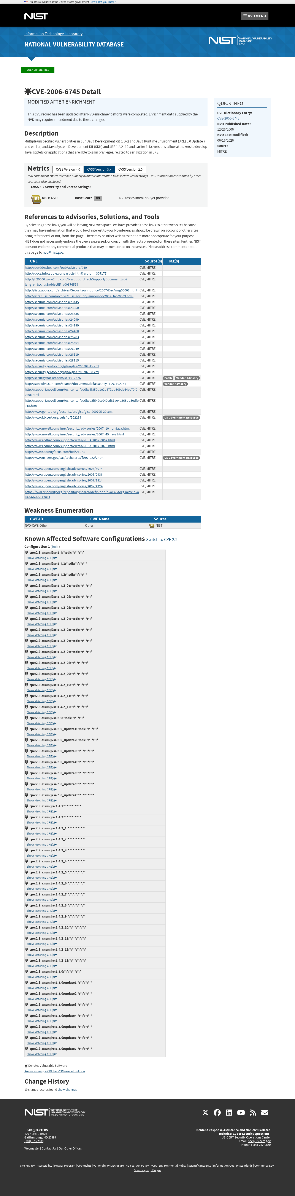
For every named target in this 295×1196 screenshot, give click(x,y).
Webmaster (32, 1148)
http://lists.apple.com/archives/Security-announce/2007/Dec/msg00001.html (81, 290)
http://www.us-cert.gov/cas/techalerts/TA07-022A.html (64, 458)
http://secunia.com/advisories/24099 (52, 319)
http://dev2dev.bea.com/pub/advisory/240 (56, 267)
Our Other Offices (70, 1148)
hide (55, 547)
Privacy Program (64, 1166)
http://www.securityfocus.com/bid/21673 (55, 452)
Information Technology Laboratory (53, 33)
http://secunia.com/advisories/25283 (52, 337)
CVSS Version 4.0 (68, 169)
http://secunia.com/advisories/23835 (52, 314)
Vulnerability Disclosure (108, 1166)
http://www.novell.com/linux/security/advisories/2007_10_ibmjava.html (77, 428)
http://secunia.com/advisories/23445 (52, 302)
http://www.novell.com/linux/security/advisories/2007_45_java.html (74, 434)
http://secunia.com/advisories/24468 (52, 331)
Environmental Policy (172, 1166)
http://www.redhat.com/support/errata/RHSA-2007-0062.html (70, 440)
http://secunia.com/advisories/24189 (52, 325)
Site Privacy (27, 1166)
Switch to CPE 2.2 (162, 539)
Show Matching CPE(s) (41, 558)
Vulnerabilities (38, 70)
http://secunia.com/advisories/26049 (52, 349)
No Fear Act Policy (137, 1166)
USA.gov (156, 1170)
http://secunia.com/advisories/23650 (52, 308)
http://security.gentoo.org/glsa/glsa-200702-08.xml (62, 372)
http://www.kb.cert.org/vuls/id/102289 (53, 417)
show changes (67, 1090)
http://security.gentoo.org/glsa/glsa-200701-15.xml (62, 366)
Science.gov (141, 1170)
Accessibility (44, 1166)
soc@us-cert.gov (259, 1141)
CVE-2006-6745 (228, 118)
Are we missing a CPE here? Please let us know (54, 1071)
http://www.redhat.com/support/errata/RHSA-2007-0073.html (70, 446)
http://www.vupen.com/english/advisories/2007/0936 (64, 474)
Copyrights (84, 1166)
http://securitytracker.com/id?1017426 (53, 378)
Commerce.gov (264, 1166)
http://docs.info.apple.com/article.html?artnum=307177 (65, 273)
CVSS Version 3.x (99, 169)
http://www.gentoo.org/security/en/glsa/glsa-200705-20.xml (69, 411)
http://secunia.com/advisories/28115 (52, 360)
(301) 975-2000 (33, 1141)
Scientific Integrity (199, 1166)
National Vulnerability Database (74, 44)
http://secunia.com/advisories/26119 (52, 354)
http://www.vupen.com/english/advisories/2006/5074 (64, 469)
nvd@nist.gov (53, 252)
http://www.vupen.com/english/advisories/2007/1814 (64, 480)
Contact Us (49, 1148)
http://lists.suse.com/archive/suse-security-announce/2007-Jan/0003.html (79, 296)
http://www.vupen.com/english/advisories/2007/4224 (64, 486)
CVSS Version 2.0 (130, 169)
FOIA (154, 1166)
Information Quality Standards (232, 1166)
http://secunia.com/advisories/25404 (52, 343)
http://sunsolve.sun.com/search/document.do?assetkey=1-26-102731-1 (77, 384)
